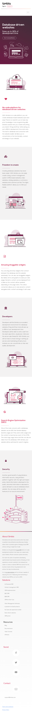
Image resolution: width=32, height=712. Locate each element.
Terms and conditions (7, 706)
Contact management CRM (12, 587)
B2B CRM (7, 596)
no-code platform (9, 572)
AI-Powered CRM (9, 584)
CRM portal (7, 616)
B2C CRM (7, 593)
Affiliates (7, 634)
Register (9, 6)
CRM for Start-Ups (9, 599)
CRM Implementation (10, 590)
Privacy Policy (5, 709)
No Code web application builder (13, 609)
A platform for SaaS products (12, 606)
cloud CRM (18, 550)
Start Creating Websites (9, 38)
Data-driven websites (10, 612)
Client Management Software (12, 603)
